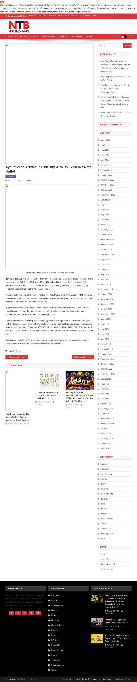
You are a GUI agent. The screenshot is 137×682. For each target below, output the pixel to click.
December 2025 (107, 180)
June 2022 (104, 389)
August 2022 (105, 379)
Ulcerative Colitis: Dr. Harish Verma (18, 357)
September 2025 (107, 195)
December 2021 (107, 419)
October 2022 (106, 369)
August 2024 (105, 259)
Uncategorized (106, 534)
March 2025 (105, 225)
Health (95, 15)
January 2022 (106, 414)
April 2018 (104, 448)
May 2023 (104, 334)
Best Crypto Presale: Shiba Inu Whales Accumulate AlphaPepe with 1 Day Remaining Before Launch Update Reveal (116, 66)
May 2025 (104, 215)
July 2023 (104, 324)
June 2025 (104, 210)
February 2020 (106, 439)
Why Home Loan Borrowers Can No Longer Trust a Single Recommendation (115, 88)
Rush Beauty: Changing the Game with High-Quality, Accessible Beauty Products (18, 417)
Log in (102, 554)
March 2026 (105, 165)
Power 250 (105, 514)
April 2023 (104, 339)
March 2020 (105, 434)
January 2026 (106, 175)
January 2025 (106, 235)
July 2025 (104, 205)
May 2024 (104, 274)
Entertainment (62, 15)
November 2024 (107, 245)
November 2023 (107, 304)
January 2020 (106, 443)
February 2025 (106, 230)
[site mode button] (124, 36)
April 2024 (104, 279)
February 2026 (106, 170)
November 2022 (107, 364)
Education (73, 15)
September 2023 (107, 314)
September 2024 (107, 254)
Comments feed (107, 564)
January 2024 (106, 294)
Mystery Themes (29, 679)
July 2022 (104, 384)
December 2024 (107, 239)
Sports (103, 524)
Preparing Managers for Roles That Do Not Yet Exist (115, 78)
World (102, 539)
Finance (103, 479)
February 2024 (106, 289)
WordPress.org (106, 569)
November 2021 (107, 424)
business (19, 351)
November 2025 (107, 185)
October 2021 (106, 429)
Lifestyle (51, 15)
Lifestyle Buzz (106, 494)
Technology (105, 529)
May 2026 (104, 155)
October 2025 (106, 190)
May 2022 (104, 394)
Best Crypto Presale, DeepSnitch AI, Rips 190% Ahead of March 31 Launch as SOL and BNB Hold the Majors (79, 396)
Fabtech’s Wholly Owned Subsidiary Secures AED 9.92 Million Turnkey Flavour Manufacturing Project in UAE (115, 102)
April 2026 (104, 160)
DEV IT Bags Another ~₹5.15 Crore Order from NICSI (115, 114)
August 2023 (105, 319)
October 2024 (106, 250)
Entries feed (105, 559)
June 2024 (104, 269)
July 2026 (104, 145)
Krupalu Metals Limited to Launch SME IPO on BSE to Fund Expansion (47, 395)
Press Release (85, 15)
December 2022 (107, 359)
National (42, 15)
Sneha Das (30, 180)
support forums (28, 8)
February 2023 (106, 349)
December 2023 (107, 299)
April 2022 (104, 399)
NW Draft (104, 509)
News (102, 504)
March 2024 (105, 284)
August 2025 (105, 200)
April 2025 (104, 220)
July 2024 (104, 264)
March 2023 (105, 344)
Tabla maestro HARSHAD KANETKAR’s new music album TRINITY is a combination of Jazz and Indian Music (84, 357)
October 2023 (106, 309)
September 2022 (107, 374)
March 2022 (105, 404)
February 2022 (106, 409)
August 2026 (105, 140)
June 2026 (104, 150)
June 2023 (104, 329)
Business (32, 15)
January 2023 (106, 354)
